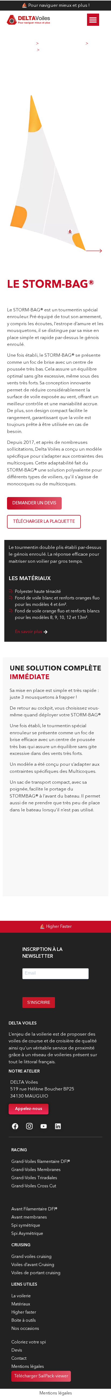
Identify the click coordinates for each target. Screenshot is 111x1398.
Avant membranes (29, 1217)
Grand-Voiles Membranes (36, 1170)
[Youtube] (43, 1126)
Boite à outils (23, 1320)
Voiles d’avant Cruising (32, 1265)
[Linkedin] (57, 1126)
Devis (16, 1350)
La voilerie (21, 1296)
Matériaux (20, 1304)
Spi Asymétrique (27, 1234)
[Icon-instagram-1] (29, 1126)
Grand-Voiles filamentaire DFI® (40, 1162)
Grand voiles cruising (31, 1257)
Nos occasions (25, 1329)
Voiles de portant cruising (35, 1273)
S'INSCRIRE (38, 1002)
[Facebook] (15, 1126)
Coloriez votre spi (28, 1342)
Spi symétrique (25, 1225)
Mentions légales (27, 1367)
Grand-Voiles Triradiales (34, 1178)
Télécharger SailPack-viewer (41, 1376)
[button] (93, 20)
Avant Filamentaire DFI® (34, 1209)
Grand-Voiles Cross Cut (33, 1186)
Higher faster (23, 1312)
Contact (18, 1358)
